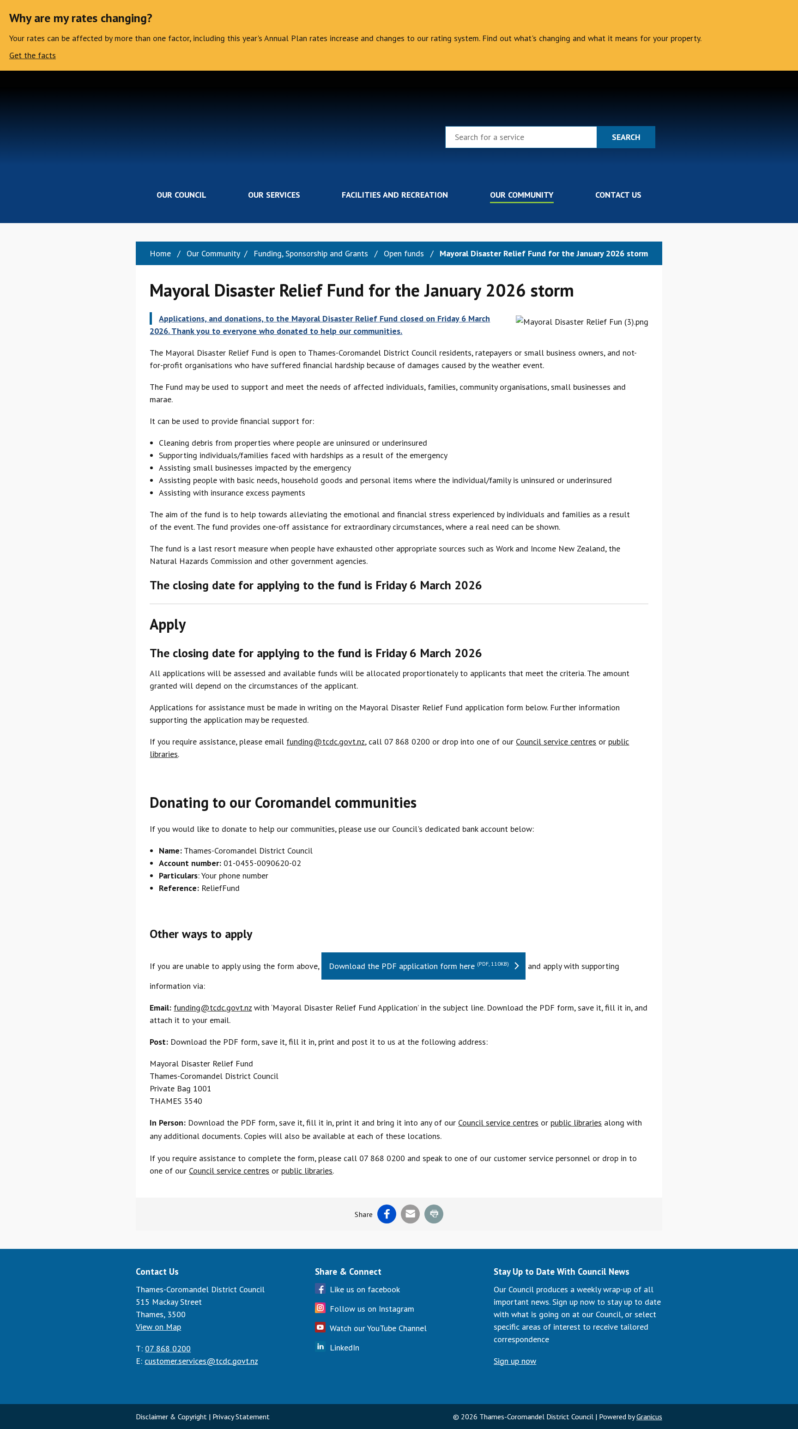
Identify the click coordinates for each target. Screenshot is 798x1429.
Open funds (405, 253)
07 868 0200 (168, 1348)
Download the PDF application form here (419, 965)
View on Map (158, 1326)
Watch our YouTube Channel (378, 1328)
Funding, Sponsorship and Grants (312, 253)
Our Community (522, 194)
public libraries (576, 1122)
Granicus (649, 1416)
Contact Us (618, 194)
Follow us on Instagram (372, 1308)
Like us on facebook (365, 1289)
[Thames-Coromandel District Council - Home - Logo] (185, 135)
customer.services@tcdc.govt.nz (201, 1361)
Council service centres (556, 741)
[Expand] (218, 194)
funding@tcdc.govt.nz (325, 741)
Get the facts (32, 55)
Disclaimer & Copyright (171, 1416)
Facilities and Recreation (395, 194)
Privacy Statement (241, 1416)
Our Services (274, 194)
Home (160, 253)
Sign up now (515, 1361)
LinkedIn (344, 1347)
